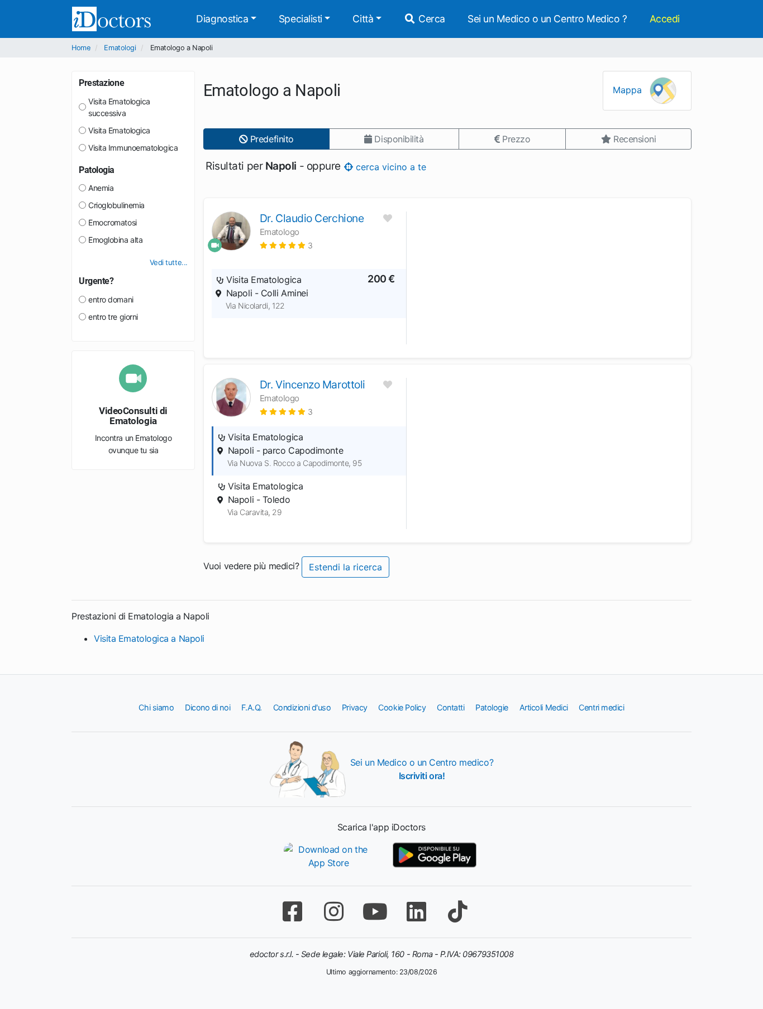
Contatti (450, 707)
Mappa (629, 89)
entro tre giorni (113, 316)
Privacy (355, 707)
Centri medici (601, 707)
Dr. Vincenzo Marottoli (312, 384)
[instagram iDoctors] (333, 911)
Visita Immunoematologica (133, 147)
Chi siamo (156, 707)
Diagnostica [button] (222, 19)
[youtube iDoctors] (375, 911)
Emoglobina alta (115, 239)
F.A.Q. (251, 707)
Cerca (430, 19)
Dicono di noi (207, 707)
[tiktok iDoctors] (457, 911)
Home (80, 48)
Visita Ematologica (119, 130)
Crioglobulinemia (116, 205)
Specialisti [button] (300, 19)
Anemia (100, 188)
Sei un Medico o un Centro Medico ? (547, 19)
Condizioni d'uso (302, 707)
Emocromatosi (112, 222)
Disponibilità (398, 139)
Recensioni (633, 139)
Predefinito (270, 139)
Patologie (491, 707)
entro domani (110, 299)
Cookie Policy (402, 707)
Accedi (665, 19)
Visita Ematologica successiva (119, 107)
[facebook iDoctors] (292, 911)
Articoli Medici (543, 707)
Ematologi (120, 48)
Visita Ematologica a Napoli (149, 638)
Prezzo (514, 139)
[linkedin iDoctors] (416, 911)
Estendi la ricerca (345, 567)
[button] (286, 245)
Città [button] (362, 19)
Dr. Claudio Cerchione (312, 218)
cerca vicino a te (389, 166)
